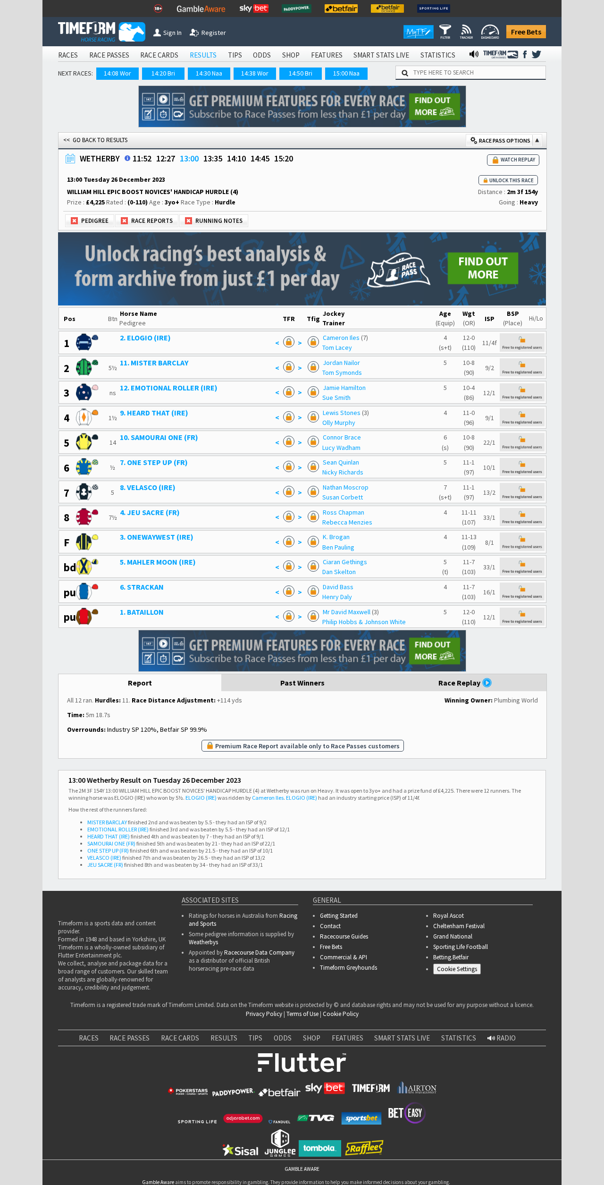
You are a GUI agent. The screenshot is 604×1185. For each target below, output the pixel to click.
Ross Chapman (343, 512)
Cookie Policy (341, 1014)
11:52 (142, 158)
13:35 (212, 158)
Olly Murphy (338, 422)
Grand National (452, 936)
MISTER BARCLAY (107, 822)
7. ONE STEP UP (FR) (154, 462)
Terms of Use (302, 1014)
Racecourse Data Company (259, 952)
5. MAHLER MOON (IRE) (158, 562)
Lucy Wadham (341, 447)
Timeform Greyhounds (348, 968)
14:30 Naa (209, 73)
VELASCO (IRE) (104, 857)
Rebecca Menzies (347, 522)
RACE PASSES (109, 55)
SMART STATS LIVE (381, 55)
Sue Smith (336, 397)
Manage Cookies (459, 971)
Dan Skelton (339, 571)
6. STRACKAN (142, 587)
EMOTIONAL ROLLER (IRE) (118, 829)
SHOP (291, 55)
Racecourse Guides (344, 936)
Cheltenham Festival (459, 926)
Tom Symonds (342, 372)
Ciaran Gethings (345, 562)
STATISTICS (437, 55)
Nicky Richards (342, 472)
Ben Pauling (338, 547)
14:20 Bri (163, 73)
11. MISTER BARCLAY (154, 362)
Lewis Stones (342, 412)
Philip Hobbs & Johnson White (364, 622)
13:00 (189, 158)
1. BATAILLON (142, 612)
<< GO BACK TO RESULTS (95, 140)
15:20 (283, 158)
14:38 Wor (254, 73)
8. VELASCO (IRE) (148, 487)
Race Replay (460, 682)
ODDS (262, 55)
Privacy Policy (264, 1014)
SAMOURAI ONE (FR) (111, 843)
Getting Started (339, 916)
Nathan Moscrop (346, 487)
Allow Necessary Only (490, 1148)
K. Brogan (336, 537)
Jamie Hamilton (344, 387)
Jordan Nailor (341, 362)
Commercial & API (343, 957)
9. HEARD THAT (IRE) (154, 412)
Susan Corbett (342, 497)
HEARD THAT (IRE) (108, 836)
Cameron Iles (341, 337)
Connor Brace (342, 437)
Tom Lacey (337, 347)
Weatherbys (203, 942)
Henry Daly (337, 596)
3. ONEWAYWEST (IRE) (156, 537)
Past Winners (302, 682)
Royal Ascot (448, 916)
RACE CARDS (159, 55)
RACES (68, 55)
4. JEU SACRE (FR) (150, 512)
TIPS (235, 55)
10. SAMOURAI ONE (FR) (159, 437)
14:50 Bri (300, 73)
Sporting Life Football (460, 947)
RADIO (505, 1037)
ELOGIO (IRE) (201, 797)
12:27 (165, 158)
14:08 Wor (117, 73)
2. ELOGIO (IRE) (145, 337)
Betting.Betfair (451, 957)
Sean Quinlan (341, 462)
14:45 (260, 158)
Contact (330, 926)
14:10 (236, 158)
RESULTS (203, 55)
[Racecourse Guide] (127, 158)
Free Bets (526, 31)
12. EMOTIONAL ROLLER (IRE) (169, 387)
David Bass (338, 587)
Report (140, 682)
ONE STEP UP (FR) (108, 850)
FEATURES (327, 55)
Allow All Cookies (419, 1148)
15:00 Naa (346, 73)
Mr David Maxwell (346, 612)
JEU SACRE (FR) (105, 864)
